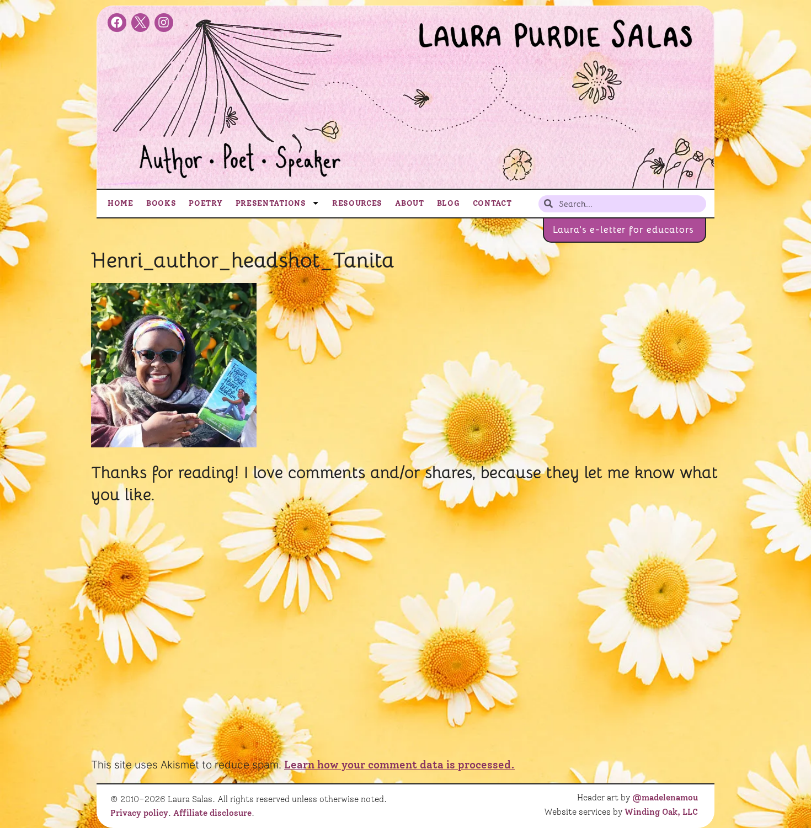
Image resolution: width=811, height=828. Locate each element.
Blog (448, 203)
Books (161, 203)
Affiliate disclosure (212, 813)
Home (121, 203)
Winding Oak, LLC (661, 812)
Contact (492, 203)
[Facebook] (117, 22)
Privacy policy (139, 813)
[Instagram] (163, 22)
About (409, 203)
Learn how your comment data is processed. (399, 764)
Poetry (205, 203)
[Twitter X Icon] (140, 22)
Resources (357, 203)
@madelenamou (665, 798)
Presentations (271, 203)
